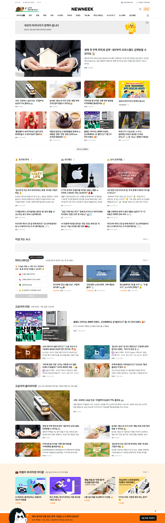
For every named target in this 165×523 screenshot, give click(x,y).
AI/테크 (60, 15)
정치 (30, 15)
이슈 (86, 15)
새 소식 (39, 2)
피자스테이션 (98, 15)
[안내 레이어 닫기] (155, 511)
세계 (44, 15)
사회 (51, 15)
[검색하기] (140, 9)
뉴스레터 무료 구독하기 (28, 2)
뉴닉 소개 (17, 2)
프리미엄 (19, 15)
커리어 (69, 15)
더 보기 (145, 239)
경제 (37, 15)
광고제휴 (132, 15)
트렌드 (78, 15)
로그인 (146, 9)
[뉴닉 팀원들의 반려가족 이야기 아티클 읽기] (27, 9)
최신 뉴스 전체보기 (82, 149)
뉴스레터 (122, 15)
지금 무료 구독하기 (148, 518)
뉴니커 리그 (111, 15)
